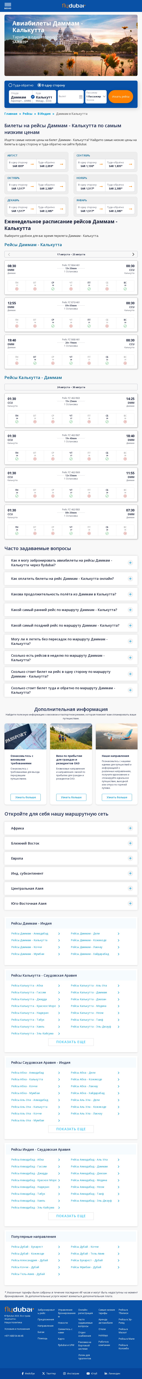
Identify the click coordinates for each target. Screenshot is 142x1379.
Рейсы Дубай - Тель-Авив (87, 1253)
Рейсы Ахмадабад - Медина (89, 1180)
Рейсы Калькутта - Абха (27, 985)
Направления (45, 1325)
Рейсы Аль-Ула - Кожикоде (88, 1107)
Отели (102, 1329)
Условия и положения (17, 1329)
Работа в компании (104, 1343)
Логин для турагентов (84, 1357)
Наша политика (13, 1322)
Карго (61, 1338)
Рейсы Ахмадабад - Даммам (89, 1166)
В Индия (44, 114)
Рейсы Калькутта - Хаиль (27, 1026)
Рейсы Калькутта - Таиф (87, 1019)
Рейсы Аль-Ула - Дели (85, 1100)
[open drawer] (7, 5)
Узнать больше (25, 797)
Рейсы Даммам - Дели (85, 933)
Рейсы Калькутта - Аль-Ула (89, 985)
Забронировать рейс (46, 1311)
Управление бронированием (67, 1313)
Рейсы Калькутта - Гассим (28, 992)
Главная (10, 114)
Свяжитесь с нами (65, 1331)
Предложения (46, 1319)
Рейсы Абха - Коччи (24, 1086)
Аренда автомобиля (106, 1321)
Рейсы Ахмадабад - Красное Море (34, 1180)
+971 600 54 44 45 (13, 1335)
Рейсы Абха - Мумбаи (25, 1093)
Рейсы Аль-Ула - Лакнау (86, 1113)
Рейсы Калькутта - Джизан (88, 999)
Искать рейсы (120, 96)
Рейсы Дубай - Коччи (85, 1246)
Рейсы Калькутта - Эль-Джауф (91, 1026)
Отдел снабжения (84, 1334)
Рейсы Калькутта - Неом (87, 1013)
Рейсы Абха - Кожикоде (86, 1079)
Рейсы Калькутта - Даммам (89, 992)
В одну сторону (53, 85)
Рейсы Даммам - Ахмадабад (29, 933)
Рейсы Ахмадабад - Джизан (89, 1173)
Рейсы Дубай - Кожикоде (27, 1253)
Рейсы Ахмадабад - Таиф (87, 1193)
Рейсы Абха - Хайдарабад (87, 1093)
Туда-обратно (23, 85)
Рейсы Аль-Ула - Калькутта (29, 1107)
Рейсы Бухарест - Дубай (87, 1260)
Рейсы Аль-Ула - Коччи (26, 1113)
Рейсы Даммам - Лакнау (86, 947)
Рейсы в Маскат (123, 1331)
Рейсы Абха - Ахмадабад (27, 1072)
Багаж (41, 1332)
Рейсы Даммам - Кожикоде (88, 940)
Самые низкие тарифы (107, 1311)
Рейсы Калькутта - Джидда (29, 999)
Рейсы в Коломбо (124, 1347)
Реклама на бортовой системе (84, 1345)
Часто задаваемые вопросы (85, 1323)
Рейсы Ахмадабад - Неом (87, 1187)
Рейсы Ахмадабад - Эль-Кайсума (32, 1207)
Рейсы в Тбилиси (123, 1311)
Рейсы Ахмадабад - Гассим (29, 1166)
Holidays (103, 1335)
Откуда (14, 93)
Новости (63, 1322)
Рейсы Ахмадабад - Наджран (30, 1187)
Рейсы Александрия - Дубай (29, 1260)
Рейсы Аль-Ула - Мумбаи (27, 1120)
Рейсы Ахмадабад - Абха (27, 1159)
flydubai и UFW (66, 1345)
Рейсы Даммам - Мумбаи (27, 954)
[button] (71, 562)
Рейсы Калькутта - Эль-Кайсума (32, 1033)
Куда (38, 93)
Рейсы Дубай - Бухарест (27, 1246)
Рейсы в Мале (127, 1338)
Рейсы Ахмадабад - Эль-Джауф (91, 1200)
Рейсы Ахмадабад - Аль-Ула (89, 1159)
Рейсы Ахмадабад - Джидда (29, 1173)
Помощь (43, 1338)
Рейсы (27, 114)
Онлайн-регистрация (85, 1311)
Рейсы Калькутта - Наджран (29, 1013)
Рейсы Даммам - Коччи (26, 947)
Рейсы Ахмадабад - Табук (28, 1193)
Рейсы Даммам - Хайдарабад (90, 954)
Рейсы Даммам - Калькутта (29, 940)
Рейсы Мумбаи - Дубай (86, 1267)
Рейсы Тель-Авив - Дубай (28, 1274)
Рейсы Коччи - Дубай (25, 1267)
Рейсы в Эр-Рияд (125, 1321)
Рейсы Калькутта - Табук (27, 1019)
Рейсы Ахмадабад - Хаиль (28, 1200)
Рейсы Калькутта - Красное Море (33, 1006)
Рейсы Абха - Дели (83, 1072)
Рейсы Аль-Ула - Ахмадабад (29, 1100)
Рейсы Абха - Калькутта (27, 1079)
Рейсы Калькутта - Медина (88, 1006)
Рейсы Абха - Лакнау (84, 1086)
